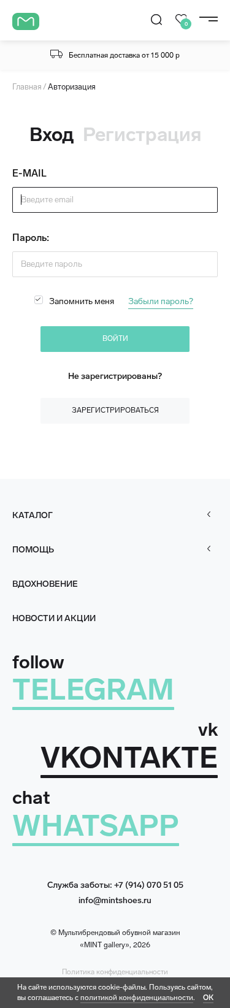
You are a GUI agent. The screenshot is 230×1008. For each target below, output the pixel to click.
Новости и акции (54, 618)
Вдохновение (45, 584)
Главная (27, 86)
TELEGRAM (93, 689)
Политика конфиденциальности (115, 972)
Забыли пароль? (160, 301)
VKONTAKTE (129, 757)
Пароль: (30, 237)
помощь (33, 549)
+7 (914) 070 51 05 (148, 885)
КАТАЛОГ (32, 515)
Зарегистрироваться (115, 410)
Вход (51, 134)
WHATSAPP (95, 825)
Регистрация (142, 134)
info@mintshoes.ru (115, 900)
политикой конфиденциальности (136, 997)
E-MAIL (29, 173)
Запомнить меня (81, 301)
